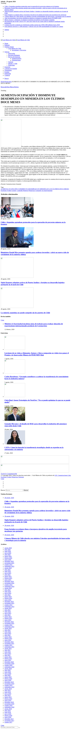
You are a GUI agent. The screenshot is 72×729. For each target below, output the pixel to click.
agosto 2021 (8, 648)
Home (6, 43)
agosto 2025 (8, 568)
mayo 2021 (7, 653)
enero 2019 (7, 700)
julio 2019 (7, 690)
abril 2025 (7, 575)
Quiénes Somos (9, 47)
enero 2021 (7, 660)
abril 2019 (7, 695)
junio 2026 (7, 551)
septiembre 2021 (9, 647)
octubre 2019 (8, 685)
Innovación (11, 53)
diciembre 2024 (9, 581)
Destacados (8, 81)
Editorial (7, 45)
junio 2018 (7, 712)
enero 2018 (7, 717)
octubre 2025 (8, 564)
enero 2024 (7, 600)
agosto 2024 (8, 588)
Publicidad (7, 73)
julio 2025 (7, 569)
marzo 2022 (8, 637)
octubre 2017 (8, 722)
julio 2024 (7, 590)
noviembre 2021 (9, 643)
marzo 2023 (8, 616)
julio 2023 (7, 610)
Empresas (7, 67)
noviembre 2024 (9, 583)
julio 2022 (7, 630)
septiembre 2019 (9, 687)
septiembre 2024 (9, 586)
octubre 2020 (8, 665)
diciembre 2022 (9, 621)
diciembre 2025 (9, 561)
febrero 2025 (8, 578)
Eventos (6, 72)
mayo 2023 (7, 613)
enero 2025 (7, 580)
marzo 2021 (8, 657)
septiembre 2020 (9, 667)
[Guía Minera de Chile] (15, 40)
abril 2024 (7, 595)
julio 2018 (7, 710)
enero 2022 (7, 640)
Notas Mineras (10, 87)
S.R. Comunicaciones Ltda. (63, 475)
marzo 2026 (8, 556)
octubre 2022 (8, 625)
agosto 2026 (8, 548)
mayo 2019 (7, 694)
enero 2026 (7, 559)
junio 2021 (7, 652)
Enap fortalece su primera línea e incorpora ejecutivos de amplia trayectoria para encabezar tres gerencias (35, 15)
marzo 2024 (8, 596)
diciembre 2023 (9, 601)
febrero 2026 (8, 558)
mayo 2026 (7, 553)
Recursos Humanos (14, 55)
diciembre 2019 (9, 682)
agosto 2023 (8, 608)
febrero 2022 (8, 638)
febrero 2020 (8, 678)
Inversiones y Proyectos (19, 50)
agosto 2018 (8, 709)
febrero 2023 (8, 618)
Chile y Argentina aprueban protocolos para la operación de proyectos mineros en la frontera (31, 6)
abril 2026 (7, 554)
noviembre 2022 (9, 623)
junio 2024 (7, 591)
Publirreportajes (16, 58)
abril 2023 (7, 615)
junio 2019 (7, 692)
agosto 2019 (8, 689)
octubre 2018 (8, 705)
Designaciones (16, 60)
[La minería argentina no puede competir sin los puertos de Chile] (17, 307)
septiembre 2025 (9, 566)
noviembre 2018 (9, 704)
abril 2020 (7, 675)
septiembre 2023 (9, 606)
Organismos (8, 70)
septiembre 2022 (9, 626)
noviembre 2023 (9, 603)
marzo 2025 (8, 576)
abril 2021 (7, 655)
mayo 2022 (7, 633)
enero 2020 (7, 680)
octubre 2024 (8, 585)
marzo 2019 (8, 697)
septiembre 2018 (9, 707)
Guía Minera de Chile (14, 48)
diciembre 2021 (9, 642)
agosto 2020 (8, 668)
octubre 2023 (8, 605)
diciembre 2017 (9, 719)
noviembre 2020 (9, 663)
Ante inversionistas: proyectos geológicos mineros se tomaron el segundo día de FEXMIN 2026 (32, 18)
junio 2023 (7, 611)
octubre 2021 (8, 645)
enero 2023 (7, 620)
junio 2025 (7, 571)
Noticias (6, 52)
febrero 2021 (8, 658)
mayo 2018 (7, 714)
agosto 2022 (8, 628)
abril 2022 (7, 635)
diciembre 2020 (9, 662)
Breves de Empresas (14, 57)
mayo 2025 (7, 573)
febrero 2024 (8, 598)
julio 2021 (7, 650)
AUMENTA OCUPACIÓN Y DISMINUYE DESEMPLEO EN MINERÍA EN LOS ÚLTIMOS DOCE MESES (35, 189)
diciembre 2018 (9, 702)
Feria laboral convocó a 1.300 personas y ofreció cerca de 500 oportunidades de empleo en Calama (33, 26)
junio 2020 (7, 672)
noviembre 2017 (9, 720)
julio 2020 (7, 670)
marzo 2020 (8, 677)
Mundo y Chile (12, 63)
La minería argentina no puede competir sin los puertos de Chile (25, 313)
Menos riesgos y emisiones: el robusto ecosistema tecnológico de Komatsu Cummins (29, 20)
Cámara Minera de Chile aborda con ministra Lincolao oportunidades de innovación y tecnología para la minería (37, 16)
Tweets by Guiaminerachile (9, 473)
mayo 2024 (7, 593)
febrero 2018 (8, 715)
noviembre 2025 (9, 563)
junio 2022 (7, 632)
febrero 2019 (8, 699)
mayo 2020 (7, 673)
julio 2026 (7, 549)
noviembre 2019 (9, 683)
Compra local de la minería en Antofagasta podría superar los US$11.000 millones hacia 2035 (32, 25)
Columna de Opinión (10, 68)
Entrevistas (11, 65)
